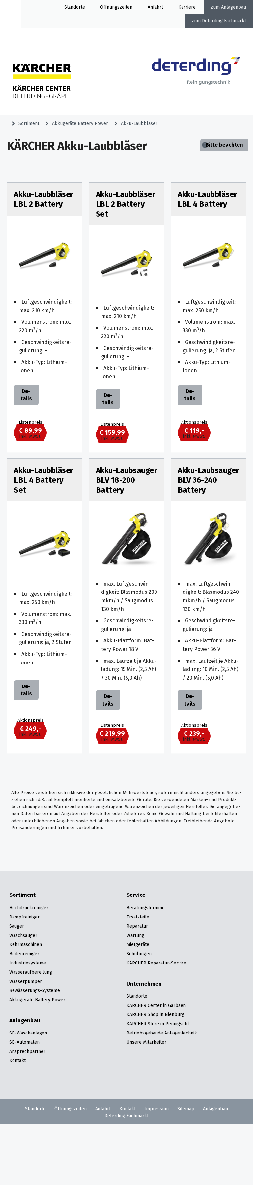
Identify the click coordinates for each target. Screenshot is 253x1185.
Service (135, 895)
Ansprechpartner (27, 1051)
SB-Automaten (24, 1042)
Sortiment (28, 123)
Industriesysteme (27, 963)
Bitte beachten (224, 145)
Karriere (187, 7)
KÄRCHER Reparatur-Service (156, 963)
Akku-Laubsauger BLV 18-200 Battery (126, 480)
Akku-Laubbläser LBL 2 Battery (43, 199)
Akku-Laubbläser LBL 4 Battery (207, 199)
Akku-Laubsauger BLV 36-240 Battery (208, 480)
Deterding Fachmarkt (224, 20)
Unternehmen (144, 984)
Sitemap (185, 1108)
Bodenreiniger (24, 953)
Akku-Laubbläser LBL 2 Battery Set (125, 204)
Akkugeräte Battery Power (80, 123)
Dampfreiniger (24, 917)
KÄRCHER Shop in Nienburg (155, 1014)
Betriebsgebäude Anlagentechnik (161, 1033)
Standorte (74, 7)
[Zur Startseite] (196, 78)
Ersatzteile (137, 917)
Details (26, 394)
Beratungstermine (145, 907)
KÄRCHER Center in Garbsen (156, 1005)
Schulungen (139, 953)
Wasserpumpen (25, 981)
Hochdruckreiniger (28, 907)
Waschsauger (23, 935)
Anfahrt (155, 7)
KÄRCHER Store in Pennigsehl (157, 1023)
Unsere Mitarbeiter (146, 1042)
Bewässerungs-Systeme (34, 990)
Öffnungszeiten (70, 1108)
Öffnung (108, 7)
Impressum (156, 1108)
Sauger (16, 926)
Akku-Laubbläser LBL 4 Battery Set (43, 480)
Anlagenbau (233, 7)
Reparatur (137, 926)
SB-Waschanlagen (28, 1033)
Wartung (135, 935)
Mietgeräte (137, 944)
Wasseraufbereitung (30, 972)
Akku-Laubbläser (139, 123)
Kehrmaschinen (25, 944)
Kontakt (17, 1060)
